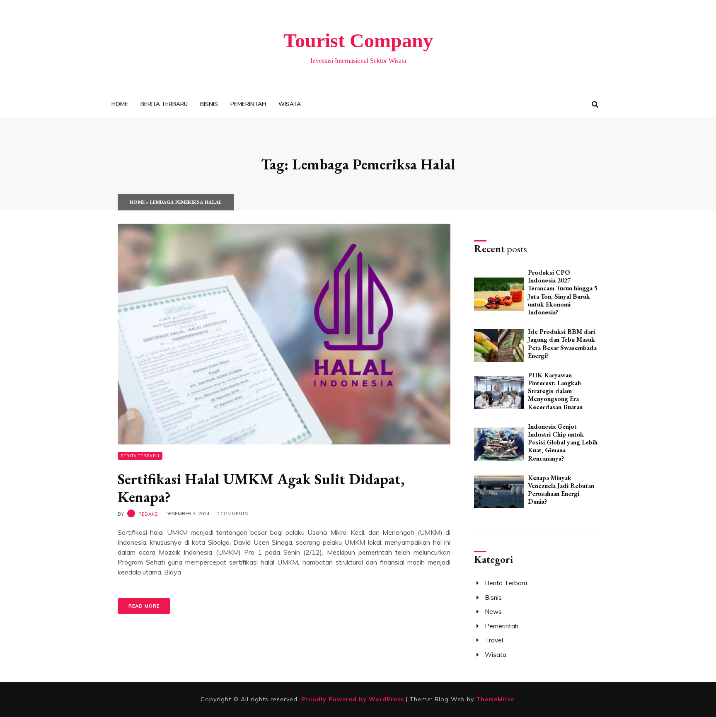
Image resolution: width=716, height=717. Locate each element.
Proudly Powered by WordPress (353, 699)
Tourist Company (358, 40)
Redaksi (148, 514)
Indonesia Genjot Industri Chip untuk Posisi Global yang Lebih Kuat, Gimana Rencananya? (562, 442)
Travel (494, 640)
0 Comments (232, 514)
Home (119, 104)
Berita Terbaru (164, 104)
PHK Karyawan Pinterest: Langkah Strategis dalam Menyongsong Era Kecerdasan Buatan (555, 391)
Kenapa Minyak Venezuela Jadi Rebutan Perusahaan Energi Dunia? (561, 489)
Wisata (289, 104)
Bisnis (209, 104)
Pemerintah (248, 104)
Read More (144, 606)
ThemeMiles (495, 699)
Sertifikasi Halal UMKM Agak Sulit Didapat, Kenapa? (261, 488)
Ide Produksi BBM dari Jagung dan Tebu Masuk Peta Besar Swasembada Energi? (562, 343)
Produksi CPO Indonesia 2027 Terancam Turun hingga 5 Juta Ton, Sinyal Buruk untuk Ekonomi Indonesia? (562, 292)
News (493, 612)
